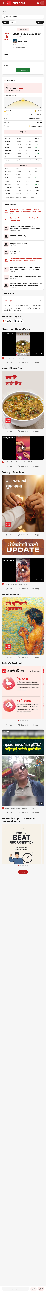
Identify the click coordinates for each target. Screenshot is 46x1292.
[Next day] (40, 30)
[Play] (23, 344)
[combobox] (23, 300)
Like (10, 362)
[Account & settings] (42, 3)
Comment (24, 362)
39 (42, 1289)
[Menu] (4, 3)
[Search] (38, 3)
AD (12, 22)
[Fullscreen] (41, 353)
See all (23, 872)
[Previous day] (6, 30)
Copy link (38, 362)
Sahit (6, 54)
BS (5, 22)
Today (40, 22)
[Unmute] (37, 353)
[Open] (23, 400)
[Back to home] (4, 12)
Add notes (24, 70)
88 (35, 1289)
